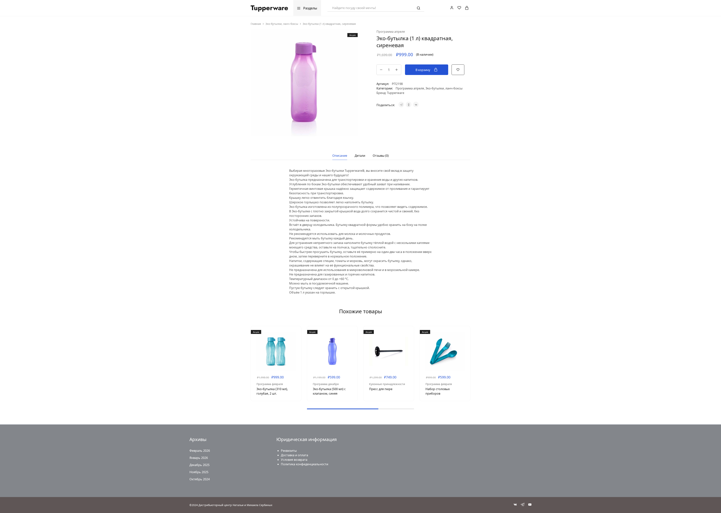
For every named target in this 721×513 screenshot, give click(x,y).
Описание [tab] (339, 156)
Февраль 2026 (199, 451)
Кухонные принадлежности (387, 384)
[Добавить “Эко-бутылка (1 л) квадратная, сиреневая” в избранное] (458, 69)
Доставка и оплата (294, 455)
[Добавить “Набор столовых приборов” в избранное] (464, 343)
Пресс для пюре (380, 389)
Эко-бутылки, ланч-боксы (281, 24)
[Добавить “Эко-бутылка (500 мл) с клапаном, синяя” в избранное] (352, 343)
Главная (256, 24)
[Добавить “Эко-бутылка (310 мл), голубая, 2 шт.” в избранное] (295, 343)
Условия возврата (294, 460)
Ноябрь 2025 (198, 472)
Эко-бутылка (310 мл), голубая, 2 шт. (272, 391)
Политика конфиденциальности (304, 464)
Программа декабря (326, 384)
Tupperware (395, 93)
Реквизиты (289, 451)
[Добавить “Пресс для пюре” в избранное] (408, 343)
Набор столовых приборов (437, 391)
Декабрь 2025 (199, 465)
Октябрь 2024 (199, 479)
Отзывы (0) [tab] (381, 156)
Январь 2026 (198, 458)
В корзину (423, 70)
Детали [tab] (360, 156)
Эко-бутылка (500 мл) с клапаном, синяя (329, 391)
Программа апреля (390, 32)
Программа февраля (269, 384)
